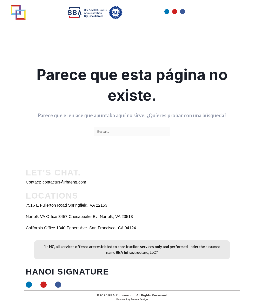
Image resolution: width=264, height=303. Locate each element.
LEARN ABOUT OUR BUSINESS (122, 27)
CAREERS (202, 27)
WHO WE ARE (83, 27)
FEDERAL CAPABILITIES (171, 27)
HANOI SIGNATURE (67, 271)
